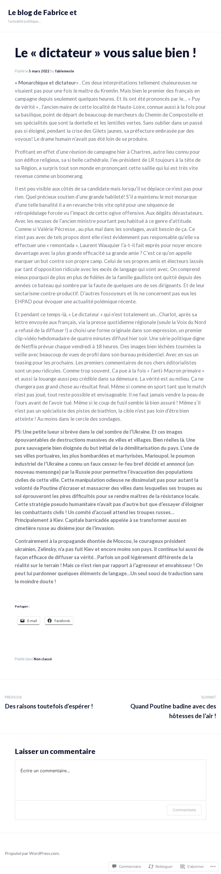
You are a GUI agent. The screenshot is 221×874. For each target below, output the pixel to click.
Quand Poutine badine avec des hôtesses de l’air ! (173, 707)
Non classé (43, 659)
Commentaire (184, 810)
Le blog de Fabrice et (42, 12)
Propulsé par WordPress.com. (32, 853)
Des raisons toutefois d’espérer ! (49, 702)
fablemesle (64, 71)
